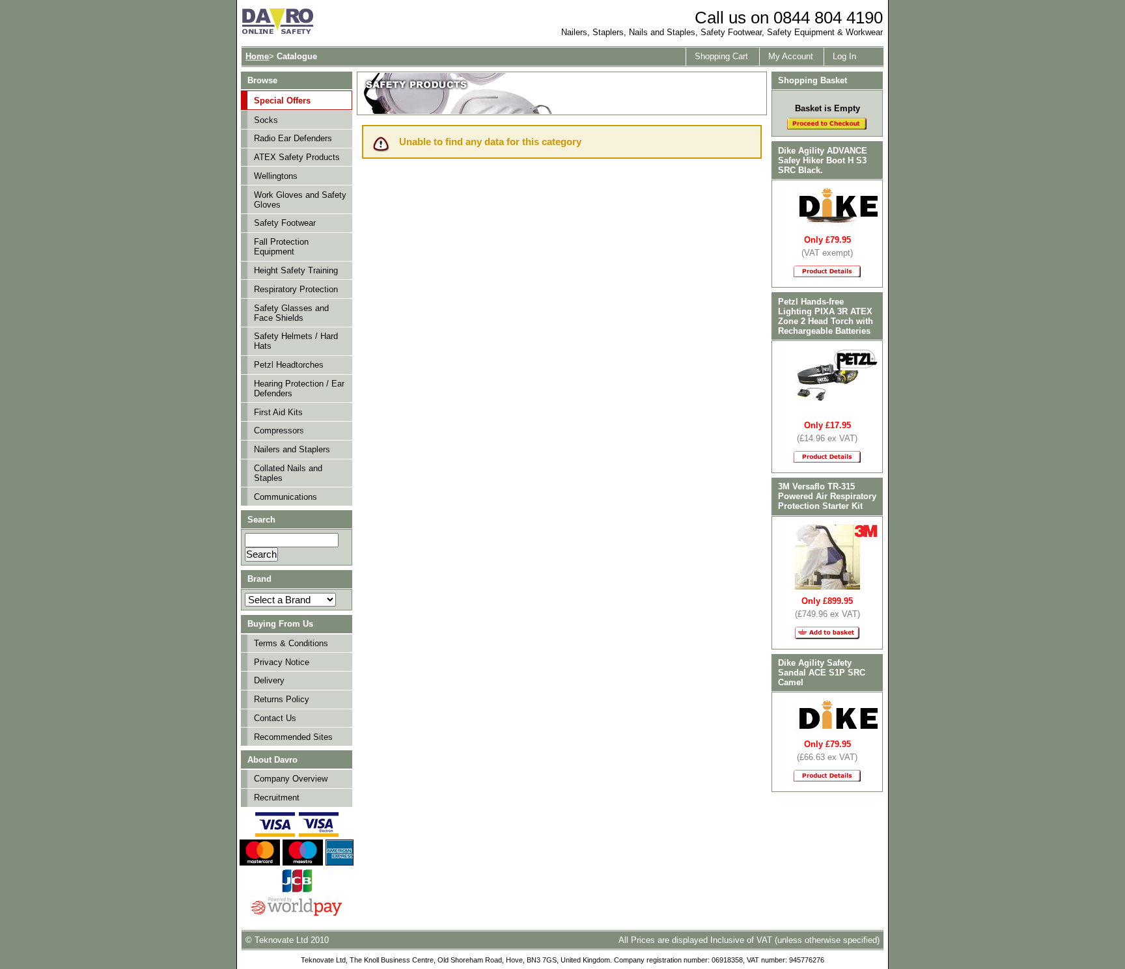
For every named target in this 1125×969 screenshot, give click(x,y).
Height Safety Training (296, 270)
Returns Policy (281, 699)
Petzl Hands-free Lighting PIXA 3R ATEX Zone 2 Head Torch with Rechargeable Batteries (825, 316)
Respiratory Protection (296, 289)
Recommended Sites (293, 737)
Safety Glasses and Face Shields (291, 313)
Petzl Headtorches (289, 365)
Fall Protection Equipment (281, 246)
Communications (285, 497)
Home (257, 56)
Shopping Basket (812, 80)
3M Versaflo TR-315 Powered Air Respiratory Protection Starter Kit (827, 496)
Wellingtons (276, 176)
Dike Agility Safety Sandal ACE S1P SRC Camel (821, 672)
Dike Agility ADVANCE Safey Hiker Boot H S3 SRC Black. (822, 160)
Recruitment (276, 797)
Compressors (279, 430)
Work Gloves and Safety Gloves (300, 200)
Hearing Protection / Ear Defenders (299, 388)
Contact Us (275, 718)
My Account (790, 56)
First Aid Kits (278, 412)
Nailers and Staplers (292, 449)
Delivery (269, 680)
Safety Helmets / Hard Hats (296, 341)
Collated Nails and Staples (288, 473)
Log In (844, 56)
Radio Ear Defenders (293, 138)
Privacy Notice (281, 662)
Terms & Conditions (291, 643)
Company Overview (290, 779)
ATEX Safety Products (297, 157)
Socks (266, 120)
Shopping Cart (721, 56)
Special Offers (282, 100)
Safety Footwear (285, 223)
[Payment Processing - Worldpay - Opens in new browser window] (296, 914)
